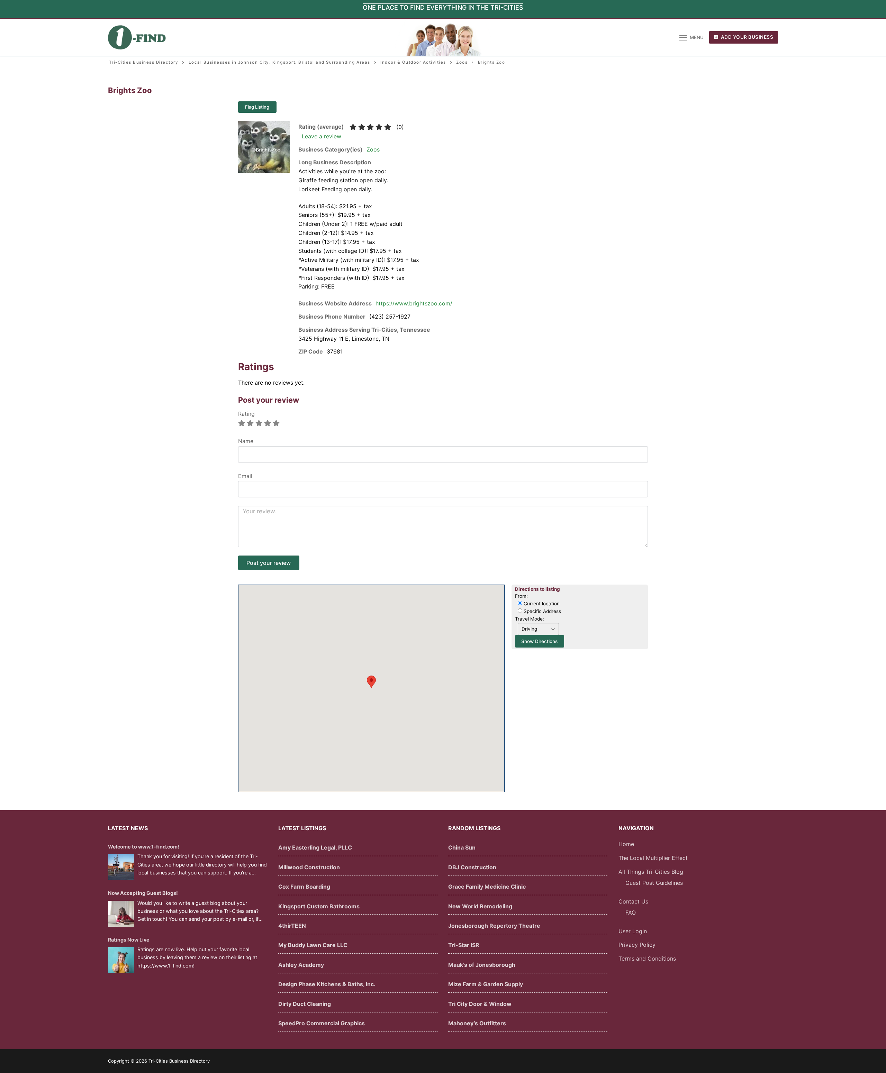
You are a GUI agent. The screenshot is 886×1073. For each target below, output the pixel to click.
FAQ (630, 912)
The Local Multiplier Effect (653, 857)
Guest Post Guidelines (654, 882)
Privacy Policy (637, 944)
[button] (371, 682)
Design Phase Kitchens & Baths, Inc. (327, 984)
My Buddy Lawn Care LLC (312, 945)
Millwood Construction (309, 867)
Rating (246, 413)
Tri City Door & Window (480, 1003)
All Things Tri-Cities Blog (650, 871)
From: (521, 596)
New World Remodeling (480, 906)
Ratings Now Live (129, 940)
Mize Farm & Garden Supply (485, 984)
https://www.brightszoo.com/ (414, 303)
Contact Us (633, 901)
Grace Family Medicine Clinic (487, 886)
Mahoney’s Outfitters (477, 1023)
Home (626, 844)
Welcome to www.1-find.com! (143, 847)
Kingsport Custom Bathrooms (319, 906)
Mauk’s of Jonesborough (481, 964)
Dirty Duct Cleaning (304, 1003)
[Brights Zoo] (264, 170)
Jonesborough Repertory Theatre (494, 925)
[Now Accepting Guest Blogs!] (121, 914)
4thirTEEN (292, 925)
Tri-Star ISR (463, 945)
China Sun (462, 847)
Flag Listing (257, 107)
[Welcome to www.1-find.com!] (121, 867)
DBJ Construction (472, 867)
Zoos (373, 149)
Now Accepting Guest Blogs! (143, 893)
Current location (541, 603)
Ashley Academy (301, 964)
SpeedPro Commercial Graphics (321, 1023)
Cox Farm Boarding (304, 886)
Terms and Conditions (647, 958)
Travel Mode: (529, 619)
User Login (632, 931)
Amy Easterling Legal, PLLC (315, 847)
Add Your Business (746, 37)
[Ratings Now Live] (121, 960)
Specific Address (541, 611)
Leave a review (321, 136)
